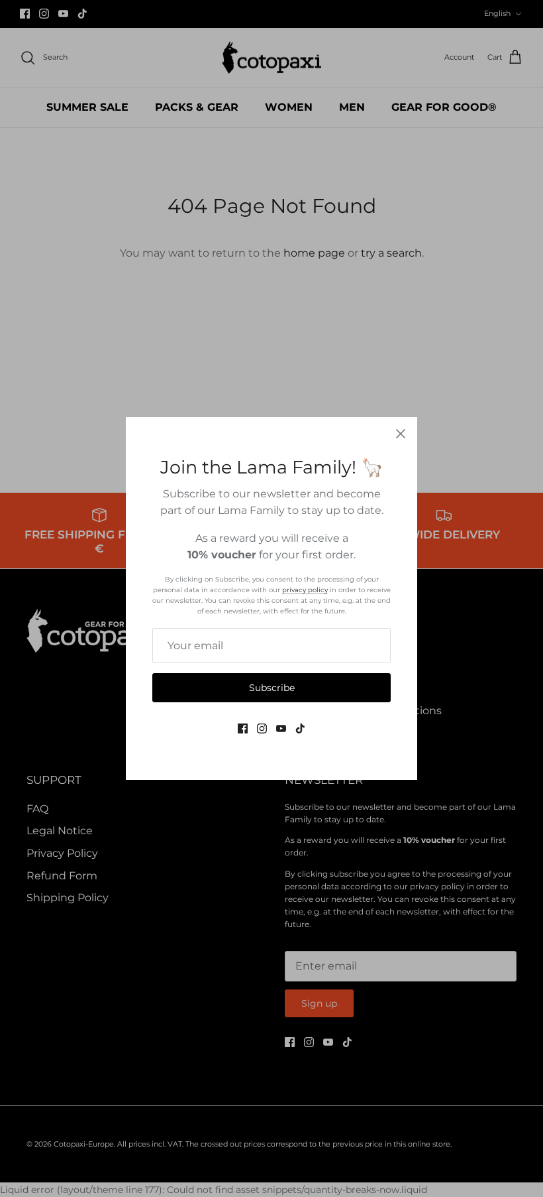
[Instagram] (262, 728)
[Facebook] (243, 728)
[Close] (400, 433)
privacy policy (305, 590)
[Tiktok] (300, 728)
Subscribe (272, 688)
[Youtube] (281, 728)
